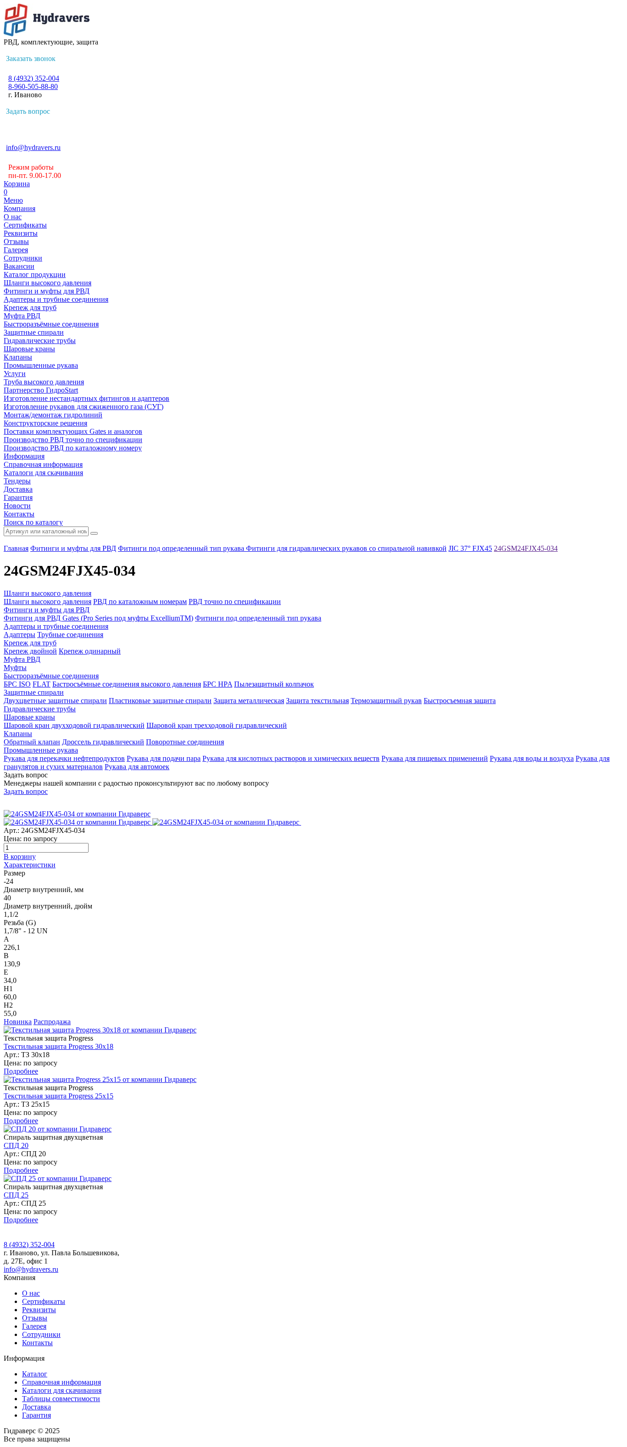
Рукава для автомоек (137, 767)
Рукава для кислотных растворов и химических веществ (291, 758)
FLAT (41, 684)
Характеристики (30, 865)
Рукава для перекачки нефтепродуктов (64, 758)
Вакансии (19, 266)
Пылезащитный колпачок (274, 684)
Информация (24, 456)
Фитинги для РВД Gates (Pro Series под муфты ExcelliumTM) (98, 618)
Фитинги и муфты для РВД (47, 291)
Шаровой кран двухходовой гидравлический (74, 725)
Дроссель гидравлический (103, 742)
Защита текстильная (317, 700)
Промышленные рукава (41, 365)
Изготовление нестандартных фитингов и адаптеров (86, 398)
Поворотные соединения (185, 742)
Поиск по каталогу (33, 522)
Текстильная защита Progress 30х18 (58, 1046)
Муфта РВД (22, 316)
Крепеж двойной (30, 651)
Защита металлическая (248, 700)
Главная (16, 548)
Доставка (18, 489)
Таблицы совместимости (61, 1399)
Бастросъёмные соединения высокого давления (126, 684)
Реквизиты (21, 233)
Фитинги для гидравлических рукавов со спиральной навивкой (346, 548)
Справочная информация (43, 464)
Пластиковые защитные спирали (160, 700)
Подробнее (21, 1071)
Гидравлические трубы (40, 340)
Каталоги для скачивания (43, 473)
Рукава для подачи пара (164, 758)
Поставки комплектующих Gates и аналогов (73, 431)
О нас (13, 217)
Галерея (16, 250)
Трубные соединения (70, 634)
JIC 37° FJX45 (470, 548)
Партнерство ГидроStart (41, 390)
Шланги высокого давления (47, 283)
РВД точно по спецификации (235, 601)
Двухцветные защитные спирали (55, 700)
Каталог (34, 1374)
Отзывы (16, 241)
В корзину (20, 856)
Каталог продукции (35, 274)
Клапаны (18, 357)
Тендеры (17, 481)
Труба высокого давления (44, 382)
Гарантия (18, 497)
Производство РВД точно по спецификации (73, 440)
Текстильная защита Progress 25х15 (58, 1096)
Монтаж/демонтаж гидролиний (53, 415)
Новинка (18, 1022)
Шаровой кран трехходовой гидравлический (216, 725)
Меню (13, 200)
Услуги (15, 373)
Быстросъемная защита (460, 700)
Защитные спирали (34, 332)
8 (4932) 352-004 (33, 78)
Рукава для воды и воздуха (532, 758)
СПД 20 (16, 1145)
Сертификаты (25, 225)
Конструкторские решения (45, 423)
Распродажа (52, 1022)
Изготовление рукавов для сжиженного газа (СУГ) (83, 406)
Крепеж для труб (30, 307)
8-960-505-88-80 (33, 86)
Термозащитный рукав (386, 700)
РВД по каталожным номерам (140, 601)
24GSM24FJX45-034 (526, 548)
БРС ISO (17, 684)
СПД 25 (16, 1195)
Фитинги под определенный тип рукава (182, 548)
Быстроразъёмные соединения (51, 324)
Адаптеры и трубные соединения (56, 299)
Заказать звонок (31, 58)
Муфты (15, 667)
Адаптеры (19, 634)
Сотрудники (23, 258)
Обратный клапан (32, 742)
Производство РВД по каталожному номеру (73, 448)
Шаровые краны (29, 349)
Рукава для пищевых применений (434, 758)
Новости (17, 506)
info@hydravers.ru (33, 147)
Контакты (19, 514)
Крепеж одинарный (90, 651)
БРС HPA (217, 684)
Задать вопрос (28, 111)
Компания (19, 208)
